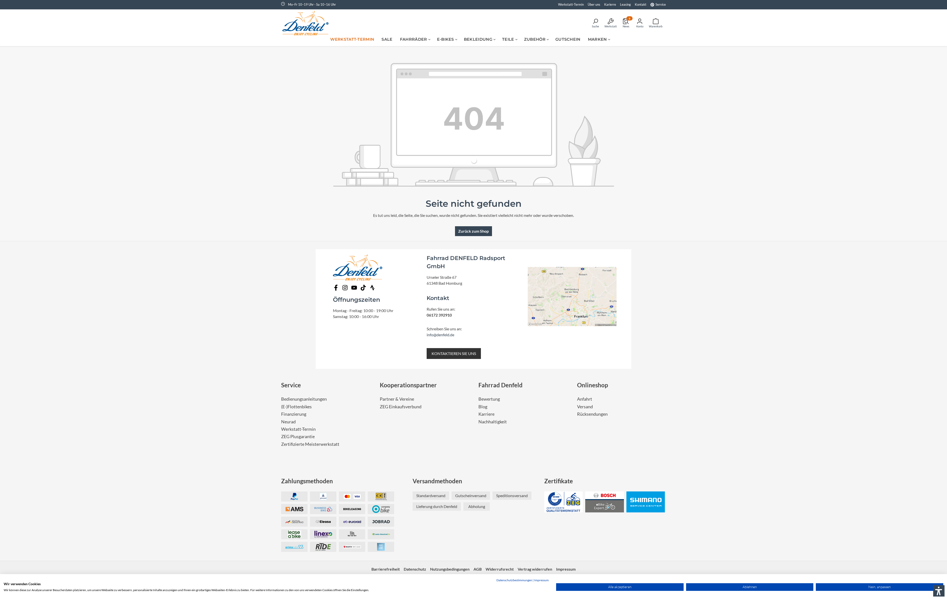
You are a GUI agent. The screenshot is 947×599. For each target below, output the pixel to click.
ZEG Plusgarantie (298, 436)
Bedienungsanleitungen (304, 399)
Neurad (288, 421)
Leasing (625, 4)
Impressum (541, 580)
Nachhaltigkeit (492, 421)
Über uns (594, 4)
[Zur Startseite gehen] (307, 23)
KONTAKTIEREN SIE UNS (454, 353)
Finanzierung (293, 414)
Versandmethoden (437, 481)
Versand (585, 406)
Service (661, 4)
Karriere (486, 414)
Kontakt (640, 4)
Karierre (610, 4)
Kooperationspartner (408, 385)
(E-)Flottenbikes (296, 406)
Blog (482, 406)
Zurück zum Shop (473, 231)
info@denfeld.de (440, 334)
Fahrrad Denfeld (500, 385)
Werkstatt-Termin (571, 4)
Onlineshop (592, 385)
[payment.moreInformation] (294, 509)
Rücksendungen (592, 414)
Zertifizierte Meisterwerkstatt (310, 444)
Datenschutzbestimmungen (514, 580)
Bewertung (489, 399)
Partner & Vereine (397, 399)
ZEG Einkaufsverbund (400, 406)
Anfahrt (584, 399)
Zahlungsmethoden (307, 481)
